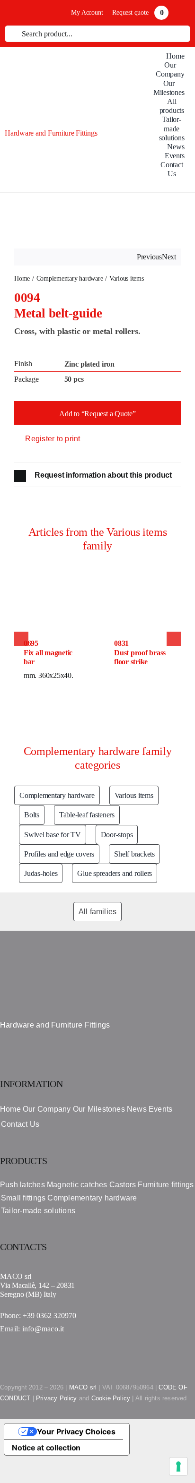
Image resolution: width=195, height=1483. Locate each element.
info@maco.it (43, 1329)
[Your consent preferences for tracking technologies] (178, 1466)
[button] (97, 476)
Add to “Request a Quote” (97, 414)
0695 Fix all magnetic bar (48, 652)
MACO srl (83, 1387)
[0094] (97, 221)
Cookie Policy (111, 1398)
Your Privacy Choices (76, 1431)
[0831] (143, 565)
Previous (149, 257)
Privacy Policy (56, 1398)
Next (169, 257)
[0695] (52, 565)
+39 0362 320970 (49, 1316)
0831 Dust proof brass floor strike (140, 652)
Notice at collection (46, 1447)
